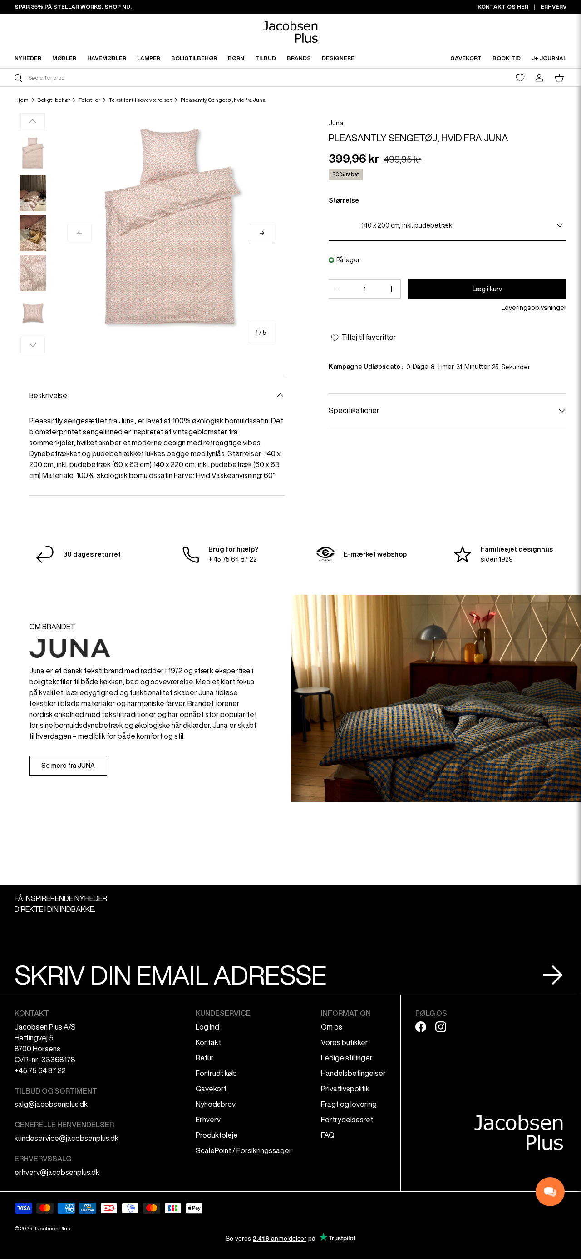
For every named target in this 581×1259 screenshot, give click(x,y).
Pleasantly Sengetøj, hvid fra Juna (223, 100)
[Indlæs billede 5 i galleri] (33, 313)
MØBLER (64, 58)
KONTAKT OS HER (503, 7)
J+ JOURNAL (549, 58)
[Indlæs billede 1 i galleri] (33, 153)
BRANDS (299, 58)
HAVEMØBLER (106, 58)
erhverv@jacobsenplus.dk (57, 1172)
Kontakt (208, 1042)
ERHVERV (553, 7)
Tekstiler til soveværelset (140, 100)
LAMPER (148, 58)
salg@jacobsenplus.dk (51, 1104)
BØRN (236, 58)
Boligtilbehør (53, 100)
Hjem (22, 100)
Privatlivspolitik (345, 1088)
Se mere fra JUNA (68, 765)
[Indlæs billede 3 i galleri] (33, 233)
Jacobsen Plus (51, 1228)
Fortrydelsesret (347, 1119)
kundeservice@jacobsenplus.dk (66, 1138)
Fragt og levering (349, 1104)
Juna (336, 123)
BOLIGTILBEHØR (194, 58)
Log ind (207, 1026)
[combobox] (151, 77)
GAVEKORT (466, 58)
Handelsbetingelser (353, 1073)
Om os (331, 1026)
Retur (205, 1057)
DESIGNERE (338, 58)
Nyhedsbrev (216, 1104)
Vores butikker (344, 1042)
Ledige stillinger (347, 1057)
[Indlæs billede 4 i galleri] (33, 273)
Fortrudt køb (216, 1073)
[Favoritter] (520, 78)
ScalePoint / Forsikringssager (244, 1150)
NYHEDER (28, 58)
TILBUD (265, 58)
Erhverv (208, 1119)
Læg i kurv (487, 289)
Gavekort (211, 1088)
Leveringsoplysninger (534, 308)
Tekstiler (89, 100)
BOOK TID (506, 58)
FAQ (328, 1135)
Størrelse (344, 200)
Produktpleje (217, 1135)
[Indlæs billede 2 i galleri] (33, 193)
